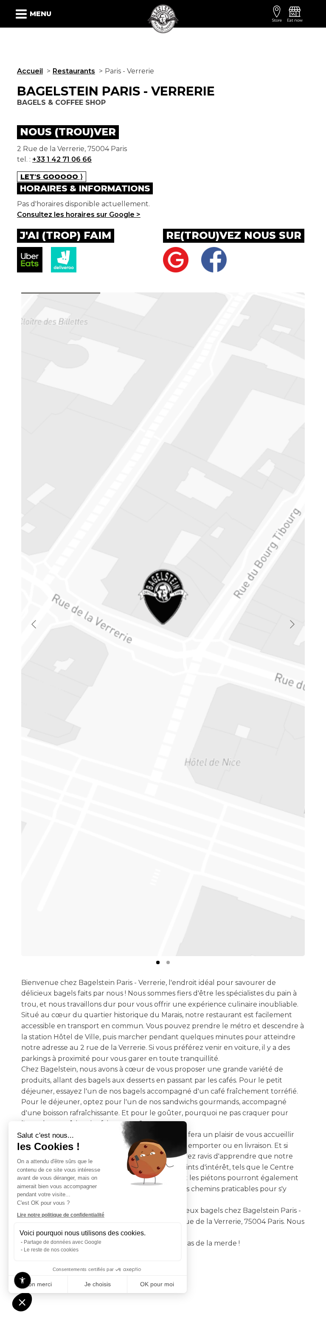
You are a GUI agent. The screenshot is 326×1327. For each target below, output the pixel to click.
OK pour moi (157, 1284)
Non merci (38, 1284)
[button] (22, 1302)
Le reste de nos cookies (51, 1250)
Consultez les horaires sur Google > (79, 214)
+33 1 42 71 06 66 (62, 159)
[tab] (158, 962)
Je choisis (97, 1284)
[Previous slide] (34, 624)
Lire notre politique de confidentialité (60, 1215)
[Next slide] (292, 624)
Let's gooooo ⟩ (51, 177)
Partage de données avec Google (62, 1242)
